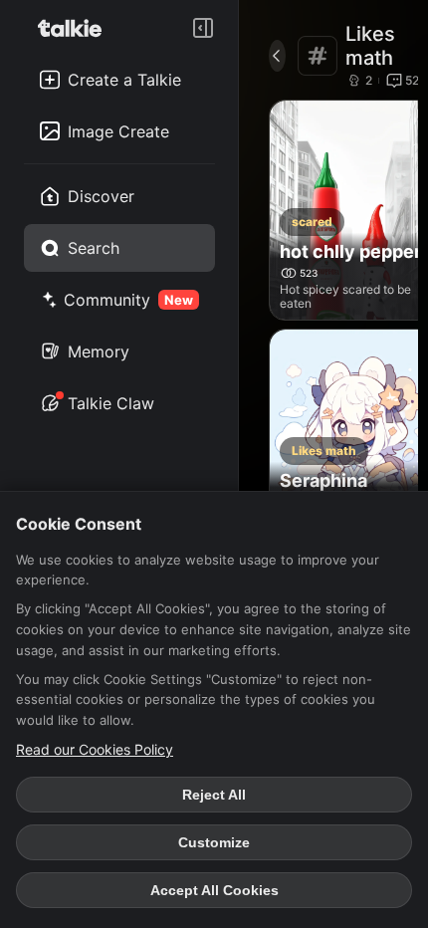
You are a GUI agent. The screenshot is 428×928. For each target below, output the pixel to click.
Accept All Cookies (214, 890)
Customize (214, 842)
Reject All (214, 795)
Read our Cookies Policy (94, 749)
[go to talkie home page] (75, 28)
